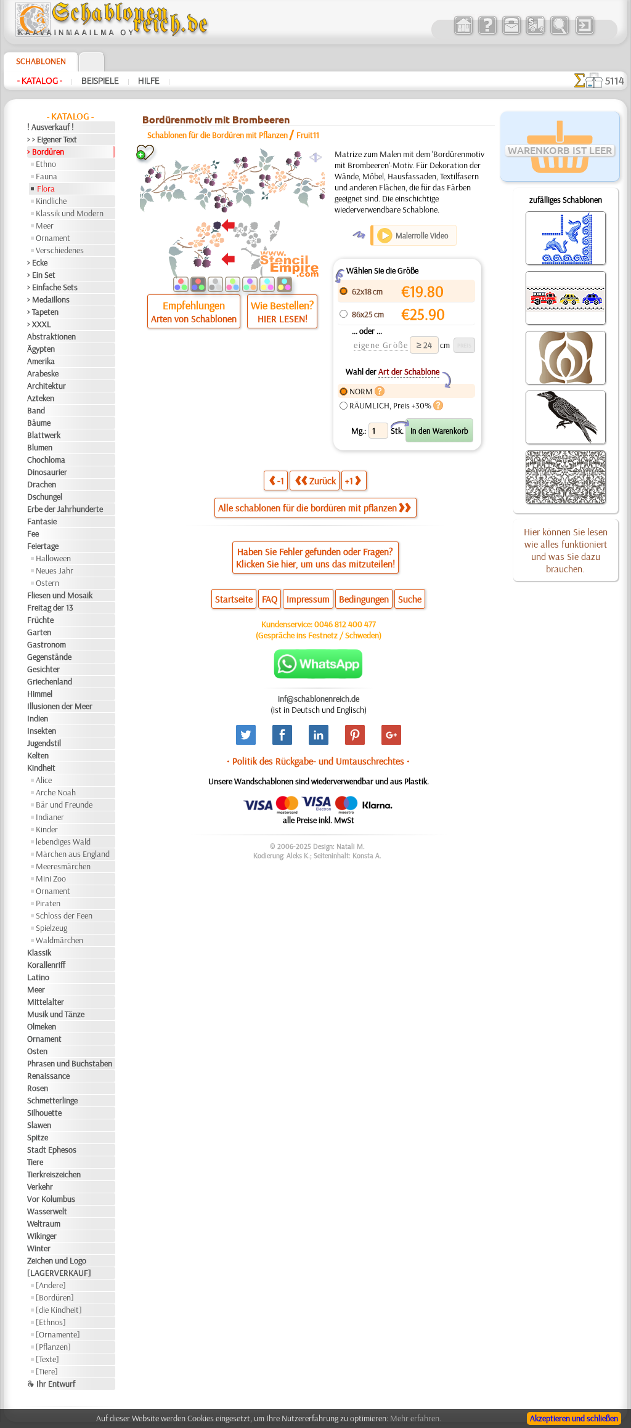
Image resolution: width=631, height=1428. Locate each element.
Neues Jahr (54, 570)
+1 (349, 480)
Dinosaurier (47, 471)
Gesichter (43, 669)
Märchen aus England (73, 853)
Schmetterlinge (52, 1100)
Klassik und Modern (70, 213)
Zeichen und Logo (56, 1260)
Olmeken (41, 1026)
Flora (46, 188)
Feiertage (43, 545)
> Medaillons (48, 299)
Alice (44, 779)
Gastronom (46, 644)
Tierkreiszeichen (54, 1174)
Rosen (37, 1087)
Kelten (38, 755)
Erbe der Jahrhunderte (65, 508)
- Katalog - (39, 81)
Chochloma (46, 459)
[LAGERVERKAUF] (59, 1272)
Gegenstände (49, 656)
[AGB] (535, 33)
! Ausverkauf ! (50, 126)
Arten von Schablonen (194, 318)
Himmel (39, 693)
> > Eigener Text (52, 139)
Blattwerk (43, 434)
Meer (45, 225)
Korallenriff (46, 964)
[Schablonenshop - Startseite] (111, 33)
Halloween (53, 558)
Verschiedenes (60, 250)
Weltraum (43, 1223)
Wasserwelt (47, 1211)
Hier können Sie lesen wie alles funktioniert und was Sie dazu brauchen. (566, 550)
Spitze (37, 1137)
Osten (37, 1051)
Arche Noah (56, 792)
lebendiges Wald (63, 841)
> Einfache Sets (52, 287)
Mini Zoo (51, 878)
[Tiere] (47, 1371)
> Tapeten (43, 311)
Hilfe (149, 81)
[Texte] (47, 1359)
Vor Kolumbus (51, 1198)
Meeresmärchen (63, 866)
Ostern (47, 582)
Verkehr (40, 1186)
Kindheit (41, 767)
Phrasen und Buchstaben (69, 1063)
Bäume (39, 422)
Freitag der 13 (50, 607)
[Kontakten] (511, 33)
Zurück (322, 480)
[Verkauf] (463, 33)
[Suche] (559, 33)
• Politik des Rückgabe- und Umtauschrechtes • (318, 761)
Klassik (39, 952)
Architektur (46, 385)
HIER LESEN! (282, 318)
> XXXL (39, 324)
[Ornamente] (58, 1334)
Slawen (39, 1124)
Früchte (40, 619)
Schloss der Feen (64, 915)
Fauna (46, 176)
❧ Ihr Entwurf (51, 1383)
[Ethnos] (51, 1322)
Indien (37, 718)
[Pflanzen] (53, 1346)
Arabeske (43, 373)
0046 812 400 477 (345, 624)
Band (36, 410)
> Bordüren (45, 151)
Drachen (41, 484)
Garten (39, 632)
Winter (39, 1248)
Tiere (35, 1161)
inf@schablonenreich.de (318, 698)
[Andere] (51, 1285)
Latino (38, 977)
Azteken (40, 398)
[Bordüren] (55, 1297)
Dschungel (44, 496)
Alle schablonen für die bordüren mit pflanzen (307, 507)
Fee (33, 533)
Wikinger (42, 1235)
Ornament (53, 237)
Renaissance (48, 1075)
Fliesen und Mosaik (59, 595)
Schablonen (41, 61)
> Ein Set (41, 274)
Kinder (47, 829)
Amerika (41, 361)
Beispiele (100, 81)
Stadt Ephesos (51, 1149)
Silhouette (44, 1112)
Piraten (48, 903)
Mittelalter (45, 1001)
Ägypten (41, 348)
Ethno (46, 163)
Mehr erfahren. (415, 1418)
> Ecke (37, 262)
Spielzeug (51, 927)
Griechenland (49, 681)
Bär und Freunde (64, 804)
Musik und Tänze (55, 1014)
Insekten (41, 730)
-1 (280, 480)
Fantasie (42, 521)
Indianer (50, 816)
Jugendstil (44, 742)
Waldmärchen (59, 940)
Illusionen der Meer (59, 706)
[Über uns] (487, 33)
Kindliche (51, 200)
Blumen (39, 447)
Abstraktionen (51, 336)
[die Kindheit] (59, 1309)
